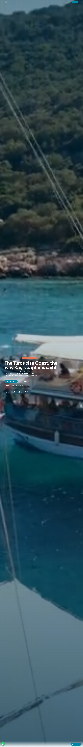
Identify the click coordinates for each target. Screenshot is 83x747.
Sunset (21, 385)
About (49, 2)
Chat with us (24, 381)
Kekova (7, 385)
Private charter (14, 385)
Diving (27, 385)
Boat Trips (28, 2)
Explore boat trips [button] (10, 381)
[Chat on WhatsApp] (3, 744)
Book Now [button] (75, 2)
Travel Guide (43, 2)
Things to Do (35, 2)
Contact (54, 2)
